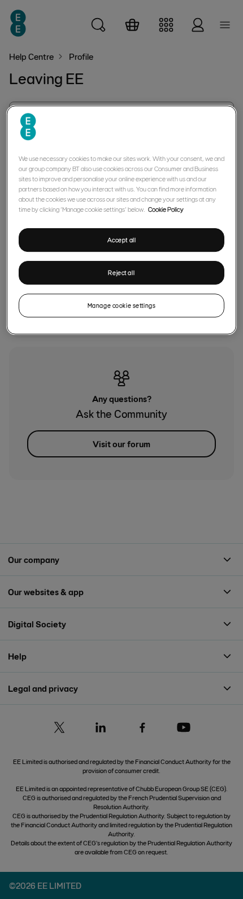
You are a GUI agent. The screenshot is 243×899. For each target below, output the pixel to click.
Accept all (121, 239)
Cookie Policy (166, 209)
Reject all (121, 272)
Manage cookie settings (122, 305)
